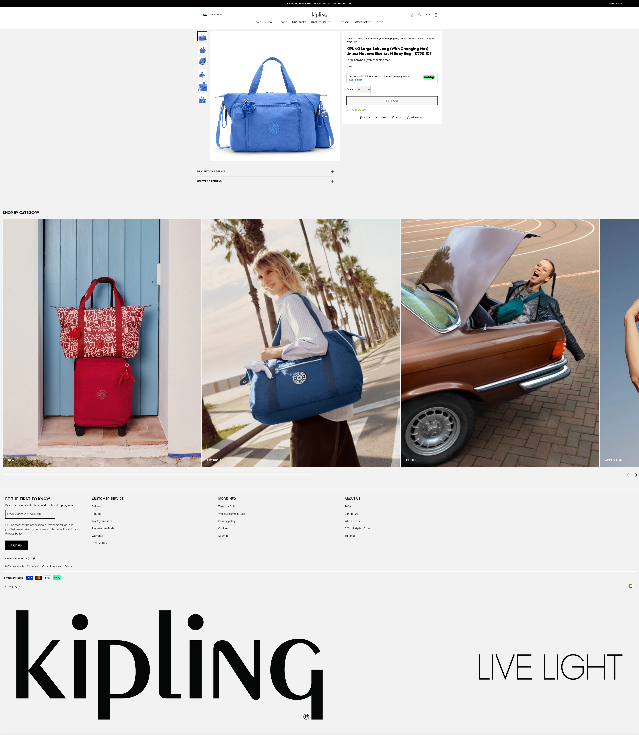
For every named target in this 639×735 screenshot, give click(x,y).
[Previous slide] (628, 474)
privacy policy (14, 533)
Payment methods (103, 528)
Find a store (216, 14)
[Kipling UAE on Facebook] (34, 559)
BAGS (284, 22)
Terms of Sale (226, 506)
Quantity (351, 89)
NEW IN (271, 22)
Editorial (350, 535)
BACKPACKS (299, 22)
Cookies (223, 528)
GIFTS (379, 22)
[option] (319, 3)
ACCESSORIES (363, 22)
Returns (96, 513)
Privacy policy (227, 521)
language (615, 3)
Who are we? (352, 521)
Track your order (102, 521)
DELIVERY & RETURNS (209, 181)
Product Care (100, 543)
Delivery (97, 506)
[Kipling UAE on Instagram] (27, 559)
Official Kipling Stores (358, 528)
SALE (259, 22)
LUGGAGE (343, 22)
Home (349, 38)
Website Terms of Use (231, 513)
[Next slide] (636, 474)
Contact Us (351, 513)
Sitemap (223, 535)
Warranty (97, 535)
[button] (356, 109)
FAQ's (348, 506)
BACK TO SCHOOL (322, 22)
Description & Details (211, 171)
